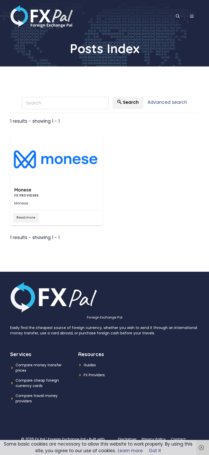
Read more (26, 217)
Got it (155, 451)
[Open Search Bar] (178, 16)
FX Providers (94, 375)
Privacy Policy (154, 439)
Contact (178, 439)
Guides (90, 365)
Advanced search (167, 102)
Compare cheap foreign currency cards (37, 383)
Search (131, 102)
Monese (22, 190)
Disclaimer (127, 439)
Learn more (130, 451)
